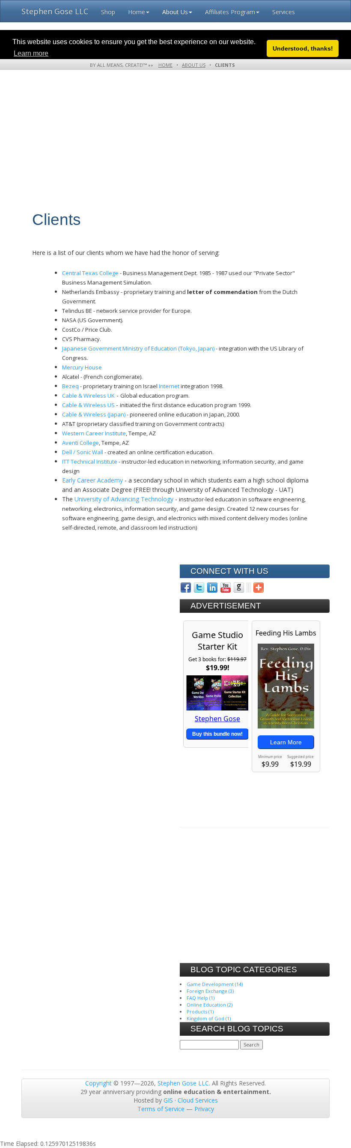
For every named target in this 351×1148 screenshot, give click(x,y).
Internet (169, 386)
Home (136, 12)
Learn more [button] (31, 53)
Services (283, 12)
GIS (168, 1100)
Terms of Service (160, 1109)
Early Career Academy (92, 480)
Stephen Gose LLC (54, 11)
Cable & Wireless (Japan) (93, 414)
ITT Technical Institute (89, 461)
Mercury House (82, 367)
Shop (108, 12)
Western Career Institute (94, 433)
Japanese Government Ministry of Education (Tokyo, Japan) (138, 348)
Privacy (204, 1109)
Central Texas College (90, 273)
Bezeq (70, 386)
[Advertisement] (172, 151)
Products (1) (200, 1011)
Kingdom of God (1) (209, 1018)
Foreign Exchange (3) (210, 991)
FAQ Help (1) (200, 998)
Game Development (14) (215, 984)
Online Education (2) (209, 1004)
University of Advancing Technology (123, 499)
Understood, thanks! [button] (303, 48)
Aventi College (80, 443)
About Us (175, 12)
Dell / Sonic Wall (82, 452)
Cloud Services (198, 1100)
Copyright (98, 1083)
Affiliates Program (230, 12)
